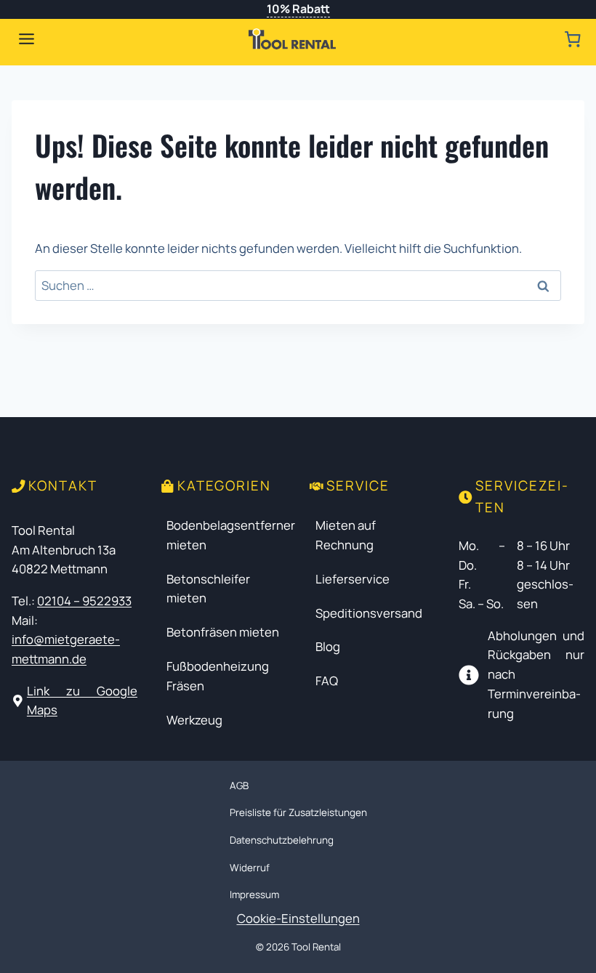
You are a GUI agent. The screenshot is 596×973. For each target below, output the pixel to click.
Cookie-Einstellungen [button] (298, 918)
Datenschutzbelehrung (282, 840)
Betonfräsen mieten (222, 631)
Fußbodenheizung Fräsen (217, 676)
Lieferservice (352, 578)
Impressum (254, 894)
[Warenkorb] (572, 39)
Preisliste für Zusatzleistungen (298, 812)
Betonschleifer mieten (208, 588)
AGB (239, 785)
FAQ (326, 680)
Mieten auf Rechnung (345, 535)
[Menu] (26, 39)
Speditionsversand (368, 613)
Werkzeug (194, 719)
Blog (327, 646)
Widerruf (250, 867)
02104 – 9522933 (84, 600)
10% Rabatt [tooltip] (298, 9)
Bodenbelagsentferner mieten (230, 535)
